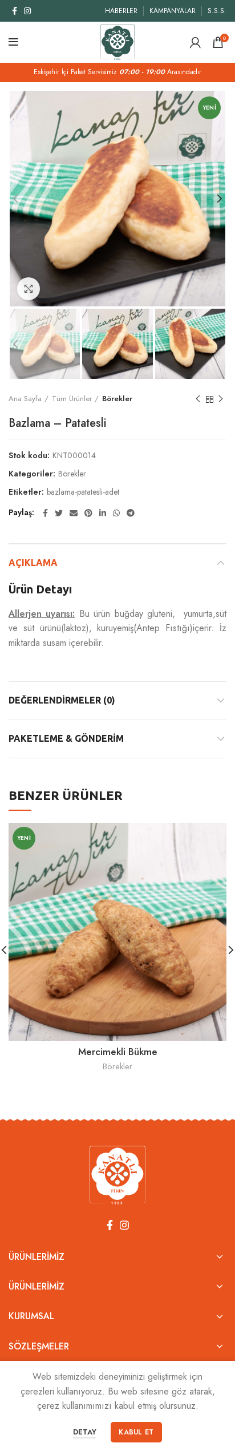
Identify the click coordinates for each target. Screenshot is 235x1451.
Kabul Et (136, 1432)
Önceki (198, 399)
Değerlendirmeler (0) (62, 700)
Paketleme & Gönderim (66, 738)
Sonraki (220, 399)
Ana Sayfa (25, 398)
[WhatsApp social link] (116, 513)
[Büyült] (28, 288)
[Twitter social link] (58, 513)
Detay (84, 1431)
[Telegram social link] (130, 513)
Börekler (117, 398)
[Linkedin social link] (103, 513)
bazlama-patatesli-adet (83, 492)
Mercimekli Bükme (117, 1051)
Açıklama (33, 562)
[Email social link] (73, 513)
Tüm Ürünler (72, 398)
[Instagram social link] (27, 10)
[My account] (195, 42)
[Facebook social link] (15, 10)
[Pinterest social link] (88, 513)
